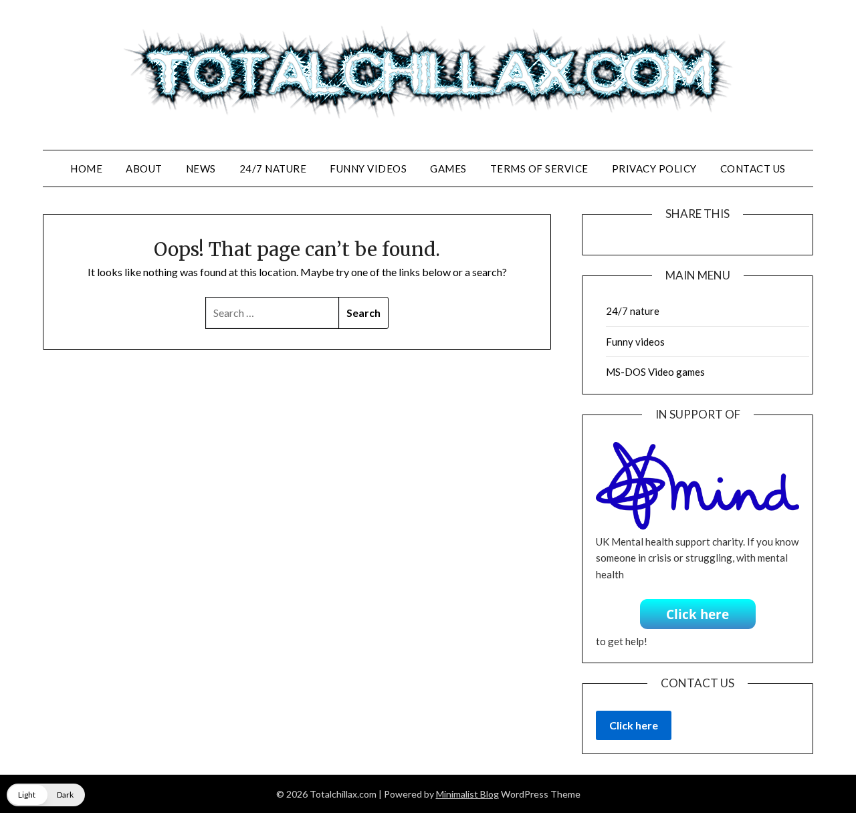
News (201, 168)
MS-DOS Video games (655, 372)
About (144, 168)
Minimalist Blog (467, 794)
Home (86, 168)
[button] (46, 795)
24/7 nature (273, 168)
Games (448, 168)
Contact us (753, 168)
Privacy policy (654, 168)
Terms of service (539, 168)
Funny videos (368, 168)
